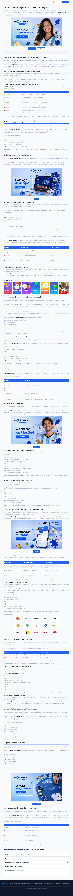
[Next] (68, 288)
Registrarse (41, 48)
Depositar (36, 551)
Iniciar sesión (32, 48)
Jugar (36, 198)
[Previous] (5, 288)
